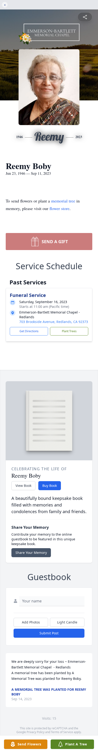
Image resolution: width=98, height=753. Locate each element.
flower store (59, 208)
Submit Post (49, 633)
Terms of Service (62, 732)
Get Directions (29, 331)
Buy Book (49, 485)
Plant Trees (69, 331)
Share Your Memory (31, 552)
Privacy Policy (35, 732)
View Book (23, 485)
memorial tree (63, 201)
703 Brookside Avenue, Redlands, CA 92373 (53, 321)
